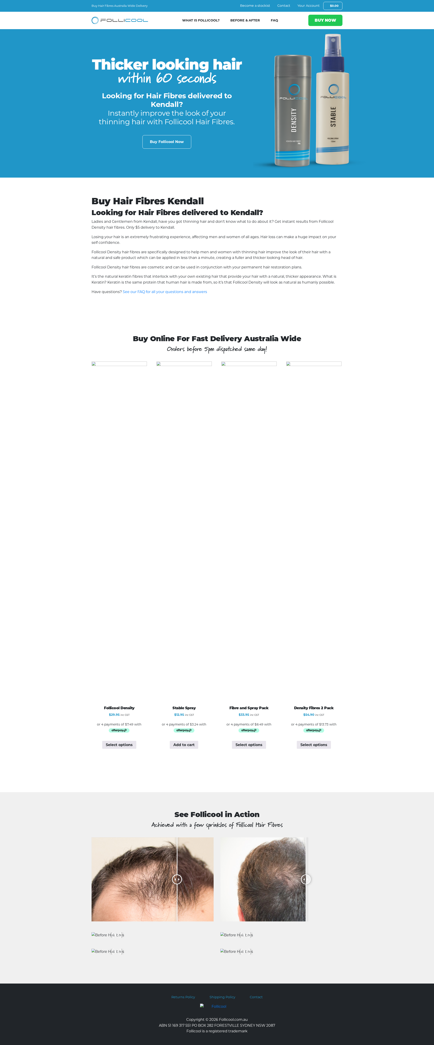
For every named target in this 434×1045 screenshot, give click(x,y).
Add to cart (184, 745)
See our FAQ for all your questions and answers (165, 292)
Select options (119, 745)
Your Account (308, 6)
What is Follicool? (200, 20)
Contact (283, 6)
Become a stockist (255, 6)
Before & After (245, 20)
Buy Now (325, 20)
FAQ (274, 20)
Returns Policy (183, 997)
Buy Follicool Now (167, 142)
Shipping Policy (222, 997)
